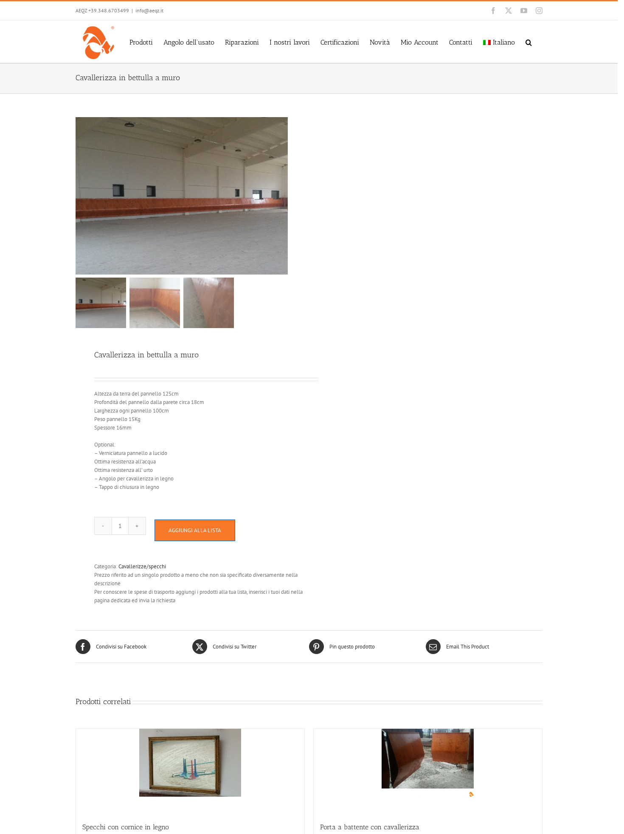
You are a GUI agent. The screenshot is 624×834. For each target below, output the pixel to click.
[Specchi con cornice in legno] (190, 771)
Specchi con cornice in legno (125, 827)
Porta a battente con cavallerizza (369, 827)
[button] (529, 41)
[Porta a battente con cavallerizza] (428, 771)
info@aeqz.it (149, 10)
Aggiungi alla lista (195, 530)
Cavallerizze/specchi (142, 566)
